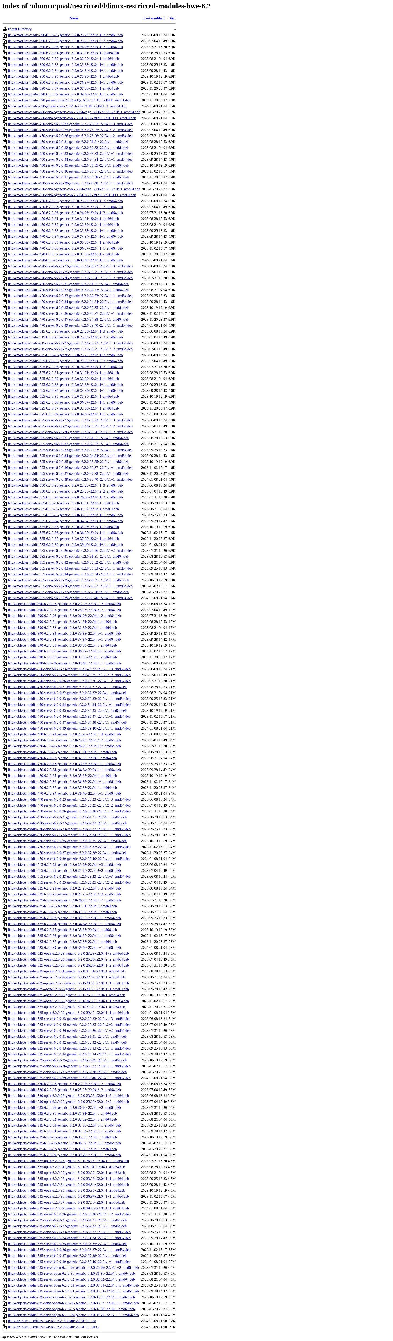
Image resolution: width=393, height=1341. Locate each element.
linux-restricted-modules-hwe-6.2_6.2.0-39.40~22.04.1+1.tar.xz (53, 1327)
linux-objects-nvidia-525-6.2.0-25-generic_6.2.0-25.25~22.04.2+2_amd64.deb (64, 894)
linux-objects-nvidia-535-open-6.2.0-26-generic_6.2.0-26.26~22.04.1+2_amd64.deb (68, 1161)
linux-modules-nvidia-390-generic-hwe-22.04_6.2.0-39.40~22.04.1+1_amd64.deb (67, 106)
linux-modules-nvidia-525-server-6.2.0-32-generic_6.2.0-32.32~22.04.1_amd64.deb (68, 444)
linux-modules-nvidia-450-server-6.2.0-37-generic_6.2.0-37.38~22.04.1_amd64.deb (68, 177)
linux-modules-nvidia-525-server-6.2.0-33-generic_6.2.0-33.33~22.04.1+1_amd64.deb (70, 450)
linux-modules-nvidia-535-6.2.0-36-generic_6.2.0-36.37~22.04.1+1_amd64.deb (65, 533)
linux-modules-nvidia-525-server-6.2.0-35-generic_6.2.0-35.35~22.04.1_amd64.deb (68, 462)
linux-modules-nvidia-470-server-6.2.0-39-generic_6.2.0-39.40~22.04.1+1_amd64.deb (70, 325)
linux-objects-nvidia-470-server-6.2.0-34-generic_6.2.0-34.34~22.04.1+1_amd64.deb (69, 835)
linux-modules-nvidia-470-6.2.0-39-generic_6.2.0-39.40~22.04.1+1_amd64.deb (65, 260)
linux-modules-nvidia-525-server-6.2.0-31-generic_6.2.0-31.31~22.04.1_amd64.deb (68, 438)
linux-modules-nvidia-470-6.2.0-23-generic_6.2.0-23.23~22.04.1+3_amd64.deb (65, 201)
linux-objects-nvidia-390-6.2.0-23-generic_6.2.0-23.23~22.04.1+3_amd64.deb (64, 604)
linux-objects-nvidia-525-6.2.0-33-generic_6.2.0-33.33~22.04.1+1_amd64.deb (64, 918)
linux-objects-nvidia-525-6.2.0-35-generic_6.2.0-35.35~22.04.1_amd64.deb (62, 930)
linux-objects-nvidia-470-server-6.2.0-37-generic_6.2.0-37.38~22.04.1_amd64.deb (67, 853)
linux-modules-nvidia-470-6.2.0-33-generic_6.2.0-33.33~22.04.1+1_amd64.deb (65, 230)
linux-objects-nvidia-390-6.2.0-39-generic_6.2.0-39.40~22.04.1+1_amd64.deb (64, 663)
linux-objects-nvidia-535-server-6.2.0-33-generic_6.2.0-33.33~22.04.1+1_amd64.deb (69, 1232)
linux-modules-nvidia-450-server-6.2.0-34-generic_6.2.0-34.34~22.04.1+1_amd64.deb (70, 159)
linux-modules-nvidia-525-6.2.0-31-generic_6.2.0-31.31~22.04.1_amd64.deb (63, 373)
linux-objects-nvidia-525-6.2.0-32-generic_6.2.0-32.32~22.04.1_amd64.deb (62, 912)
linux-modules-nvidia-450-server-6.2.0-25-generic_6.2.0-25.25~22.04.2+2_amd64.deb (70, 130)
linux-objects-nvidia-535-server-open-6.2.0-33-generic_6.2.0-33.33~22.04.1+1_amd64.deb (73, 1285)
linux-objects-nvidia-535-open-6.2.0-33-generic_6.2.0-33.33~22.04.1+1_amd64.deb (68, 1179)
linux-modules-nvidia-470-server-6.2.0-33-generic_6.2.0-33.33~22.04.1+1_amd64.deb (70, 296)
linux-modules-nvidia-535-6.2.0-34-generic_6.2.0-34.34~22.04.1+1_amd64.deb (65, 521)
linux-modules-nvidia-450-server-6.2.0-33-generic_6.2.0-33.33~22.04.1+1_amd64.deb (70, 153)
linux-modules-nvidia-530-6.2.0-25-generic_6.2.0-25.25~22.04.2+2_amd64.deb (65, 491)
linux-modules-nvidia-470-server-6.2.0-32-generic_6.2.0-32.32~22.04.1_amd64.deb (68, 290)
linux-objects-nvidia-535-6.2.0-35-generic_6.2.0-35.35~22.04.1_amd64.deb (62, 1137)
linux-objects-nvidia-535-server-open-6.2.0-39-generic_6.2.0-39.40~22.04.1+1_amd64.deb (73, 1315)
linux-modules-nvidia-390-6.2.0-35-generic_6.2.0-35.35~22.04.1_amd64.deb (63, 76)
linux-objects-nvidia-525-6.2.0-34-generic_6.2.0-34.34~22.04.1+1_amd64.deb (64, 924)
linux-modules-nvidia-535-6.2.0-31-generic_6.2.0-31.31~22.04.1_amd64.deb (63, 503)
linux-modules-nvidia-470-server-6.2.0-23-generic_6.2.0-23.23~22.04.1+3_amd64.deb (70, 266)
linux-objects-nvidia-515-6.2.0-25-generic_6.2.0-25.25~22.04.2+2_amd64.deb (64, 870)
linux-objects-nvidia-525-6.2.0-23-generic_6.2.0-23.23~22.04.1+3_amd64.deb (64, 888)
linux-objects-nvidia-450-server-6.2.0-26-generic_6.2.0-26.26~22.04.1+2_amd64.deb (69, 681)
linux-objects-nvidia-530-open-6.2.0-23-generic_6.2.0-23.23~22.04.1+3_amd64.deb (68, 1096)
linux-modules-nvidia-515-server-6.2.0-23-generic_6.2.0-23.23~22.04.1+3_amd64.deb (70, 343)
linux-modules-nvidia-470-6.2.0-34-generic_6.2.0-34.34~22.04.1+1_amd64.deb (65, 236)
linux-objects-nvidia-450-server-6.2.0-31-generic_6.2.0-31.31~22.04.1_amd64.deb (67, 687)
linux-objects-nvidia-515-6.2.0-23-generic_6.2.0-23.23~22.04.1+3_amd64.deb (64, 864)
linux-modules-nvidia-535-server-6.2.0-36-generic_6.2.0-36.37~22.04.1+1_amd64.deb (70, 586)
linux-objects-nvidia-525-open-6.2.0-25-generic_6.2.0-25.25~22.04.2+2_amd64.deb (68, 959)
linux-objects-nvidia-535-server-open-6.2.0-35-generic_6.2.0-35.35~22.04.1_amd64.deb (71, 1297)
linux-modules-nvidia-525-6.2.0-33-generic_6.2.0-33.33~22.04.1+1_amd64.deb (65, 385)
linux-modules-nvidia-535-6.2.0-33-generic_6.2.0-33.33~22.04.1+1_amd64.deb (65, 515)
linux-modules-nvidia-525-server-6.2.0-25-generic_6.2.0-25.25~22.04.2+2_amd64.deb (70, 426)
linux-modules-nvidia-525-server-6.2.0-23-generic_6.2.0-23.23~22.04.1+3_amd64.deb (70, 420)
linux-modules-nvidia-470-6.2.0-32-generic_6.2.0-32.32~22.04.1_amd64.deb (63, 225)
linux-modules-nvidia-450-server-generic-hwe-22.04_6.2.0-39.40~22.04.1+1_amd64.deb (72, 195)
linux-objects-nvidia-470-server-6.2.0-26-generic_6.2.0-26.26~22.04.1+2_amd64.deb (69, 811)
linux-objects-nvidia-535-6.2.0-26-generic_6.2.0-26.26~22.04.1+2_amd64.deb (64, 1107)
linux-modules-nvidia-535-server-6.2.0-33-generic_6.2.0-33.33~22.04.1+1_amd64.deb (70, 568)
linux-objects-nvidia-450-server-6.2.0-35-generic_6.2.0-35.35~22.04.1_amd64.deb (67, 710)
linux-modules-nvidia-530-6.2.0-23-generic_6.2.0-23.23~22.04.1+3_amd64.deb (65, 485)
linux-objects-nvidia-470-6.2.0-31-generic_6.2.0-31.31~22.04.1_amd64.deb (62, 752)
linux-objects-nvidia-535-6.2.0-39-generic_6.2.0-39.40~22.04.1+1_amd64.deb (64, 1155)
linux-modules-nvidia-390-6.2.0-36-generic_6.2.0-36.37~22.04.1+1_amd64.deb (65, 82)
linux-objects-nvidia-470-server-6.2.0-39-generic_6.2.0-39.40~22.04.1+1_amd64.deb (69, 859)
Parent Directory (20, 29)
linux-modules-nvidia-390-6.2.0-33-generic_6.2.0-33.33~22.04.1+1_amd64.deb (65, 65)
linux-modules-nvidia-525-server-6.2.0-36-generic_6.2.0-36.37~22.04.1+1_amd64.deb (70, 467)
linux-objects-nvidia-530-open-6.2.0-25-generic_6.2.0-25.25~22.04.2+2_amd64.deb (68, 1102)
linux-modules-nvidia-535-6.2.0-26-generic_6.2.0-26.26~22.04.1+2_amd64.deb (65, 497)
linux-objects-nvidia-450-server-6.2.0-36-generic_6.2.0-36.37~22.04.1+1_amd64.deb (69, 716)
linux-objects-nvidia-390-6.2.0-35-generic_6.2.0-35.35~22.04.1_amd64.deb (62, 645)
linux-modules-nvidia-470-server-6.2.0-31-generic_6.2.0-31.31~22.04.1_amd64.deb (68, 284)
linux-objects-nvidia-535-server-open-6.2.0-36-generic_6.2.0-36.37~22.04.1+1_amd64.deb (73, 1303)
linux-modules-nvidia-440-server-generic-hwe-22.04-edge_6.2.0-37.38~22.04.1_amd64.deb (74, 112)
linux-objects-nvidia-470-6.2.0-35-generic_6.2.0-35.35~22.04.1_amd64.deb (62, 776)
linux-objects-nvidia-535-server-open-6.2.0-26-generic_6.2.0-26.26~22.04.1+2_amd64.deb (73, 1267)
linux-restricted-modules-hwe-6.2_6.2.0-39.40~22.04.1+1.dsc (52, 1321)
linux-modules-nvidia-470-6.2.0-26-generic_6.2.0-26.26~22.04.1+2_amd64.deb (65, 213)
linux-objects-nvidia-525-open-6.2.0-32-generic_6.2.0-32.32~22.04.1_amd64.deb (66, 977)
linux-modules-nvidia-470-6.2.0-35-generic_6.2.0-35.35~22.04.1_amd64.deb (63, 242)
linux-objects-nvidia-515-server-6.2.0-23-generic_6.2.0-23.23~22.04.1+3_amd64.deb (69, 876)
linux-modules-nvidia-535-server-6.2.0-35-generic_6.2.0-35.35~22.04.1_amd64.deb (68, 580)
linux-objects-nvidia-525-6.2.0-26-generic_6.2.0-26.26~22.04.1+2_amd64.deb (64, 900)
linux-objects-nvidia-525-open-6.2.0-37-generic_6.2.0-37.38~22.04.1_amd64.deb (66, 1007)
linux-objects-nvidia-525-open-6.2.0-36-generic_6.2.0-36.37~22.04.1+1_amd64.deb (68, 1001)
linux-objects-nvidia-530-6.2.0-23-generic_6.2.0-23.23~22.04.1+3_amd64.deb (64, 1084)
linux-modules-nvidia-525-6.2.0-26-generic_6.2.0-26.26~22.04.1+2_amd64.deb (65, 367)
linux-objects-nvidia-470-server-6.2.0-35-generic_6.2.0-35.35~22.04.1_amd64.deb (67, 841)
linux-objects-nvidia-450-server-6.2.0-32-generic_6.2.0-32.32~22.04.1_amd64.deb (67, 693)
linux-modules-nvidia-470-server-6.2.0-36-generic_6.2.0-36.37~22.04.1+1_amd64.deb (70, 313)
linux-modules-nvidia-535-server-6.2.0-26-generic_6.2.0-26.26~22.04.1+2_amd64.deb (70, 550)
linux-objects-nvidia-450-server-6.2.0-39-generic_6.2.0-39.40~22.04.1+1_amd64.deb (69, 728)
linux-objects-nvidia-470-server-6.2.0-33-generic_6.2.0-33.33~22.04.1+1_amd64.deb (69, 829)
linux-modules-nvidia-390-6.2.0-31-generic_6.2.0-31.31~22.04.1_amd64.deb (63, 53)
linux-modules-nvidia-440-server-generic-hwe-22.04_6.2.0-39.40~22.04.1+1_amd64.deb (72, 118)
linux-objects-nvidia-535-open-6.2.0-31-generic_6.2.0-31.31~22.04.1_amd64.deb (66, 1167)
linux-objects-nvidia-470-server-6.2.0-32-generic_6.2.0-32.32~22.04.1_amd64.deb (67, 823)
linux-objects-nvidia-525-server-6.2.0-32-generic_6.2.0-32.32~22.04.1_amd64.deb (67, 1042)
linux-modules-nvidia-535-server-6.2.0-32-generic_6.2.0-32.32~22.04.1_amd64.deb (68, 562)
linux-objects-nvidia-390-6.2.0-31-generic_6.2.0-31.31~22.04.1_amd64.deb (62, 622)
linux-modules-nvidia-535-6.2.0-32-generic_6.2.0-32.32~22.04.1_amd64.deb (63, 509)
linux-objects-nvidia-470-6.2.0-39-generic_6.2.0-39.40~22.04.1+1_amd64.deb (64, 793)
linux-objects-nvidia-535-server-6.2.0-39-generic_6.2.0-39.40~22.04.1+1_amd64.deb (69, 1262)
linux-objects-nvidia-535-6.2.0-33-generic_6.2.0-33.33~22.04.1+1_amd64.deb (64, 1125)
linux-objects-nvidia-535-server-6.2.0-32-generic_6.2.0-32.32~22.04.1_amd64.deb (67, 1226)
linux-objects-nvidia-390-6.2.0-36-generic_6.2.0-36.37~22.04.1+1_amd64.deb (64, 651)
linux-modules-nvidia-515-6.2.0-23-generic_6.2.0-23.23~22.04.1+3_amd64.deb (65, 331)
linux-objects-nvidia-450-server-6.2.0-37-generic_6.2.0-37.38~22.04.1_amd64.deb (67, 722)
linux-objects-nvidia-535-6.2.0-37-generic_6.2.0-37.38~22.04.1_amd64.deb (62, 1149)
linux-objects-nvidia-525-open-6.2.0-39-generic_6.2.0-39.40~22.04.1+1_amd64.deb (68, 1013)
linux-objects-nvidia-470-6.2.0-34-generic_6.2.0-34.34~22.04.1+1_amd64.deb (64, 770)
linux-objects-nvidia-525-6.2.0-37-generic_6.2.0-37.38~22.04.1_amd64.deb (62, 942)
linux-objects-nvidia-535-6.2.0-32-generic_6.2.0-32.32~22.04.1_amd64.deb (62, 1119)
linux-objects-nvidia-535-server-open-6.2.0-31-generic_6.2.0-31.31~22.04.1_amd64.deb (71, 1273)
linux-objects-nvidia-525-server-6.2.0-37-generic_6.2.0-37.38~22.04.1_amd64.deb (67, 1072)
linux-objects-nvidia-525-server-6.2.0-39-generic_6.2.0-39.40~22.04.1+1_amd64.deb (69, 1078)
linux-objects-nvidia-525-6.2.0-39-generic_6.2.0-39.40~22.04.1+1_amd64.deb (64, 947)
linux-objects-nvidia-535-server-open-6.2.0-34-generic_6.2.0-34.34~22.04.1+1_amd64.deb (73, 1291)
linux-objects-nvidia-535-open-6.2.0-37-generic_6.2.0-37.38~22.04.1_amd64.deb (66, 1202)
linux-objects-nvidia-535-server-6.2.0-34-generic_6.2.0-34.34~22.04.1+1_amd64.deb (69, 1238)
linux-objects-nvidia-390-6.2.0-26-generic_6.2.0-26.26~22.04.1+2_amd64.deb (64, 616)
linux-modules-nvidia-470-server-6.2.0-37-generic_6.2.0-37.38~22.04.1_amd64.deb (68, 319)
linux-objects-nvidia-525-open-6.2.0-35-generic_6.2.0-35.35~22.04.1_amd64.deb (66, 995)
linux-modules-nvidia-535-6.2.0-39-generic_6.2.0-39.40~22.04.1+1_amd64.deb (65, 545)
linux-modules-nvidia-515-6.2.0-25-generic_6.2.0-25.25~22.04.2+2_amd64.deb (65, 337)
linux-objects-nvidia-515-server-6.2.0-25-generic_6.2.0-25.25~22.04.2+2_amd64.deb (69, 882)
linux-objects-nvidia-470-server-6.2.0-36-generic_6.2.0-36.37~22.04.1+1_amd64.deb (69, 847)
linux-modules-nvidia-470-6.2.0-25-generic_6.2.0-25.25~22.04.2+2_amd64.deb (65, 207)
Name (74, 18)
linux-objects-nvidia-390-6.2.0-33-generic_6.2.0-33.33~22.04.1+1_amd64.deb (64, 633)
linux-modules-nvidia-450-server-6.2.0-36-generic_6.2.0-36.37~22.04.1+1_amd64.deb (70, 171)
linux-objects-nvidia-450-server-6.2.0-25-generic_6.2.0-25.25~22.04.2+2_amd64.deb (69, 675)
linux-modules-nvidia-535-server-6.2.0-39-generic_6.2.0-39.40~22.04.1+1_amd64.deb (70, 598)
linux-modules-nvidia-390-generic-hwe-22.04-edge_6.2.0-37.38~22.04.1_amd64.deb (69, 100)
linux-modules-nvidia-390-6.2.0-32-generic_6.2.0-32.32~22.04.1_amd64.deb (63, 59)
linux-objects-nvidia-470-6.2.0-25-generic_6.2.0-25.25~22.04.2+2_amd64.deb (64, 740)
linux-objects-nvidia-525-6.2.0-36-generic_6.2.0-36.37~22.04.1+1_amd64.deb (64, 936)
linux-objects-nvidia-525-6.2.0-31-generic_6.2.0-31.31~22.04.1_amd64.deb (62, 906)
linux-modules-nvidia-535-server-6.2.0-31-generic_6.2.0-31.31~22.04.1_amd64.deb (68, 556)
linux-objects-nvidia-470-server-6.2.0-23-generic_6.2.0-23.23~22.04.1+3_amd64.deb (69, 799)
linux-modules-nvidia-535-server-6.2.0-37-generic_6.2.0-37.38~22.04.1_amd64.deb (68, 592)
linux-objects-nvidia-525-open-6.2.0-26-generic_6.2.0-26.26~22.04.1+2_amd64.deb (68, 965)
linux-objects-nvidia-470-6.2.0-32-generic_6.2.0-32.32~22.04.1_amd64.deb (62, 758)
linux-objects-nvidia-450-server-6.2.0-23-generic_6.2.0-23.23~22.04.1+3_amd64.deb (69, 669)
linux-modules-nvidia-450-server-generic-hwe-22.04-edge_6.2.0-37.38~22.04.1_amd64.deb (74, 189)
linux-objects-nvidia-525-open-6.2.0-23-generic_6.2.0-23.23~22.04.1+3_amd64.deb (68, 953)
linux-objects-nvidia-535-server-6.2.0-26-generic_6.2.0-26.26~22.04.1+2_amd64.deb (69, 1214)
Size (172, 18)
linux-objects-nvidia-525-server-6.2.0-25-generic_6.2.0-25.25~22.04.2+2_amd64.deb (69, 1024)
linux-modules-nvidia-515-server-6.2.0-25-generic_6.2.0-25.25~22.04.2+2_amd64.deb (70, 349)
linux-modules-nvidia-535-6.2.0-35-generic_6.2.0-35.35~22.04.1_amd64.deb (63, 527)
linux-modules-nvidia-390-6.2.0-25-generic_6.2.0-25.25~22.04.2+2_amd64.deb (65, 41)
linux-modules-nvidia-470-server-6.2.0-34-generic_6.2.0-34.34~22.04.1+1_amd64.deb (70, 302)
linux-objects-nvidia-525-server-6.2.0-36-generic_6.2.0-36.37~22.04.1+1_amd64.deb (69, 1066)
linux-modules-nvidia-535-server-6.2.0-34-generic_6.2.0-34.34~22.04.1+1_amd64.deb (70, 574)
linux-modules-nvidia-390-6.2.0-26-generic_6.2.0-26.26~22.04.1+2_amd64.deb (65, 47)
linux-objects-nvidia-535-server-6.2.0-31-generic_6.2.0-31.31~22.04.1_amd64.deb (67, 1220)
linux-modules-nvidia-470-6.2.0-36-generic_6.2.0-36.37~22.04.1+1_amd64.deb (65, 248)
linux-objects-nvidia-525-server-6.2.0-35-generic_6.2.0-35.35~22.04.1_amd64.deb (67, 1060)
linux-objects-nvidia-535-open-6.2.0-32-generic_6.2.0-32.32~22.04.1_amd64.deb (66, 1173)
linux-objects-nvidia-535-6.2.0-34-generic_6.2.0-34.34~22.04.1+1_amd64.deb (64, 1131)
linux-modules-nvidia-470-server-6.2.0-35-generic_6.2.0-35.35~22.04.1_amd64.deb (68, 307)
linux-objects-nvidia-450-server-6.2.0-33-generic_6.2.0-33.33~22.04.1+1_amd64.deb (69, 699)
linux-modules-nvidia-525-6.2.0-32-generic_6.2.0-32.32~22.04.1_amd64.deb (63, 379)
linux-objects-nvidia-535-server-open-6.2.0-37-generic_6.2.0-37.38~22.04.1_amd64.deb (71, 1309)
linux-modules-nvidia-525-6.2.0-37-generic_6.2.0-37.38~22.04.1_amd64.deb (63, 408)
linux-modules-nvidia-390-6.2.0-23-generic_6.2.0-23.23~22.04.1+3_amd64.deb (65, 35)
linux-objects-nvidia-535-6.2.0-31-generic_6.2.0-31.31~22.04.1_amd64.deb (62, 1113)
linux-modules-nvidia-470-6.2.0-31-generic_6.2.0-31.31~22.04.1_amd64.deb (63, 219)
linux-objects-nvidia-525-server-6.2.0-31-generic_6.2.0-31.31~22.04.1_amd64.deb (67, 1036)
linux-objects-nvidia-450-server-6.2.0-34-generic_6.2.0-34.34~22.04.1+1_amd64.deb (69, 705)
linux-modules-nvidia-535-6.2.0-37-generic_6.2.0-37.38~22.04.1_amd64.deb (63, 539)
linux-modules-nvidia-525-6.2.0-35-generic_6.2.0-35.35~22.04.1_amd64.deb (63, 396)
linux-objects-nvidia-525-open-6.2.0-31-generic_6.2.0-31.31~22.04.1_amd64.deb (66, 971)
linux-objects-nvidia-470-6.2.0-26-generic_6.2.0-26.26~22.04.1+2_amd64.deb (64, 746)
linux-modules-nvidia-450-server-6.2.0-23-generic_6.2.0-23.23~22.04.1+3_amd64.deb (70, 124)
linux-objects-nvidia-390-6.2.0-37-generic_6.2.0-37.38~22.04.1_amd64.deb (62, 657)
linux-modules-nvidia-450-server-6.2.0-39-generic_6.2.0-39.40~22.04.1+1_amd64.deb (70, 183)
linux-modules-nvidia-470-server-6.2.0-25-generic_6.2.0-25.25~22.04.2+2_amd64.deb (70, 272)
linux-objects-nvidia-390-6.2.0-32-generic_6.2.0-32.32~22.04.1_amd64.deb (62, 627)
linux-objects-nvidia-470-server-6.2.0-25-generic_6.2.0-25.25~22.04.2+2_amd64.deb (69, 805)
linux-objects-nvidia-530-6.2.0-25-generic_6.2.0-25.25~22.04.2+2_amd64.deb (64, 1090)
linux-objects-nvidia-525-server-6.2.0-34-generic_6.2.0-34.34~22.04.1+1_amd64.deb (69, 1054)
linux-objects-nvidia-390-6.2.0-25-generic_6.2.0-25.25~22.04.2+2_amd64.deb (64, 610)
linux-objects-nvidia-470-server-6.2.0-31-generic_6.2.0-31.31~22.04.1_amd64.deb (67, 817)
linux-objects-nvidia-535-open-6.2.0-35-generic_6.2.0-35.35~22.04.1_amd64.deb (66, 1190)
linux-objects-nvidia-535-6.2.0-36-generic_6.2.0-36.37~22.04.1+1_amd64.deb (64, 1143)
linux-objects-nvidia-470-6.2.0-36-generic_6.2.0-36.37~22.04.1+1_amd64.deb (64, 782)
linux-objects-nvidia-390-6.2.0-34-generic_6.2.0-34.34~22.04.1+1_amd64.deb (64, 639)
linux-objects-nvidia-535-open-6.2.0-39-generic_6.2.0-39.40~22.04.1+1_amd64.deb (68, 1208)
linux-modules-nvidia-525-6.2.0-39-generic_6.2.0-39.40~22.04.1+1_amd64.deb (65, 414)
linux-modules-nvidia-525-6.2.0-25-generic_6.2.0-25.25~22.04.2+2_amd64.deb (65, 361)
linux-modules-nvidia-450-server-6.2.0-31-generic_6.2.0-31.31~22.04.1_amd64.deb (68, 142)
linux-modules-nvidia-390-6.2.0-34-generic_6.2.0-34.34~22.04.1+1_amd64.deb (65, 70)
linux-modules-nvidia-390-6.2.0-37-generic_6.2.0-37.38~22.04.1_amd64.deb (63, 88)
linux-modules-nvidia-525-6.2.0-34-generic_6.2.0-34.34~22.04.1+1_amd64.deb (65, 390)
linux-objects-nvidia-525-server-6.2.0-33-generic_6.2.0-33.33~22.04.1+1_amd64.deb (69, 1048)
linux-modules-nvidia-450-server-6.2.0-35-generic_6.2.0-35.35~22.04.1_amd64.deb (68, 165)
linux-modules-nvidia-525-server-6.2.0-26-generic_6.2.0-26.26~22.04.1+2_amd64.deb (70, 432)
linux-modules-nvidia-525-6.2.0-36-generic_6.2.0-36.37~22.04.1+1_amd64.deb (65, 402)
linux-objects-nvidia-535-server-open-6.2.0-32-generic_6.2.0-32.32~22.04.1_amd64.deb (71, 1279)
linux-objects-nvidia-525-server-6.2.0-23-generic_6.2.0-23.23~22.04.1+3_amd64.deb (69, 1019)
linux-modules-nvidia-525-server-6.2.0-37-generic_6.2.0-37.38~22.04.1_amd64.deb (68, 473)
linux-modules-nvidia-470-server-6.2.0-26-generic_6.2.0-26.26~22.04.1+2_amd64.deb (70, 278)
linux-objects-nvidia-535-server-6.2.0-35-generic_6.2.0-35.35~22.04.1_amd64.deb (67, 1244)
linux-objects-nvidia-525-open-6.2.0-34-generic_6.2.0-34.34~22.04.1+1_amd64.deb (68, 989)
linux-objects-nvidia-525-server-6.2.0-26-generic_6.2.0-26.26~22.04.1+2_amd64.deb (69, 1030)
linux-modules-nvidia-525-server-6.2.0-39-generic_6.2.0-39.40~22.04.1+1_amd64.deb (70, 479)
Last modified (154, 18)
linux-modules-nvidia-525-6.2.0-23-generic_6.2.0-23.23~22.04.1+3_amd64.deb (65, 355)
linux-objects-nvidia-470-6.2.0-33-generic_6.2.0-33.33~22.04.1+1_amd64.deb (64, 764)
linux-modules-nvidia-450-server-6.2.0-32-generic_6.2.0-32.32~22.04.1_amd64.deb (68, 148)
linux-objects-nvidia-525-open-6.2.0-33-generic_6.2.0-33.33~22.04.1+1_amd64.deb (68, 983)
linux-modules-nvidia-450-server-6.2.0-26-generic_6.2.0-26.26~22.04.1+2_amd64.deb (70, 136)
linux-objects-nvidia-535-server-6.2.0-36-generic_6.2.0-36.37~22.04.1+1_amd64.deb (69, 1250)
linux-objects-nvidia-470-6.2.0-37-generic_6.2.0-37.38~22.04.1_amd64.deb (62, 787)
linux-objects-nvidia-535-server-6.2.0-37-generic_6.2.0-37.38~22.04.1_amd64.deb (67, 1256)
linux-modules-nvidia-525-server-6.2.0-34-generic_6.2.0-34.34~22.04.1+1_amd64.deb (70, 456)
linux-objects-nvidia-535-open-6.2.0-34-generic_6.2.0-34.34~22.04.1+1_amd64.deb (68, 1184)
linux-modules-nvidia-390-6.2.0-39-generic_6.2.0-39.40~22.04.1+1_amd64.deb (65, 94)
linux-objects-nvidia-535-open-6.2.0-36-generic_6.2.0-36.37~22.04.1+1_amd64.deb (68, 1196)
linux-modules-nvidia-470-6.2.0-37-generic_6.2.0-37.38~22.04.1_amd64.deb (63, 254)
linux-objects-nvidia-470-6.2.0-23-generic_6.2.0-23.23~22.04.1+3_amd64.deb (64, 734)
